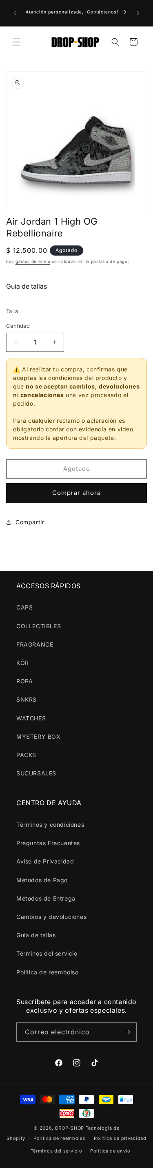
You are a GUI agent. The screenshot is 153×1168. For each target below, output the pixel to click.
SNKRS (26, 699)
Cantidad (18, 325)
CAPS (24, 607)
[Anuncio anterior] (15, 13)
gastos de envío (33, 261)
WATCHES (31, 718)
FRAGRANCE (34, 644)
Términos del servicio (47, 953)
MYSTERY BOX (38, 736)
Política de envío (110, 1151)
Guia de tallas (35, 935)
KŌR (22, 662)
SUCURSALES (36, 773)
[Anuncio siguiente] (138, 13)
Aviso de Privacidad (45, 861)
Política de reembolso (47, 972)
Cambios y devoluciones (51, 916)
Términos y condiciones (50, 824)
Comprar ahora (76, 493)
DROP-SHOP (69, 1128)
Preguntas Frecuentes (48, 842)
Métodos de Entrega (45, 898)
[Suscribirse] (127, 1032)
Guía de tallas (26, 286)
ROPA (24, 681)
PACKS (26, 754)
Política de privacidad (120, 1138)
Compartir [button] (30, 522)
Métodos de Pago (42, 880)
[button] (16, 42)
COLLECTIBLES (38, 626)
